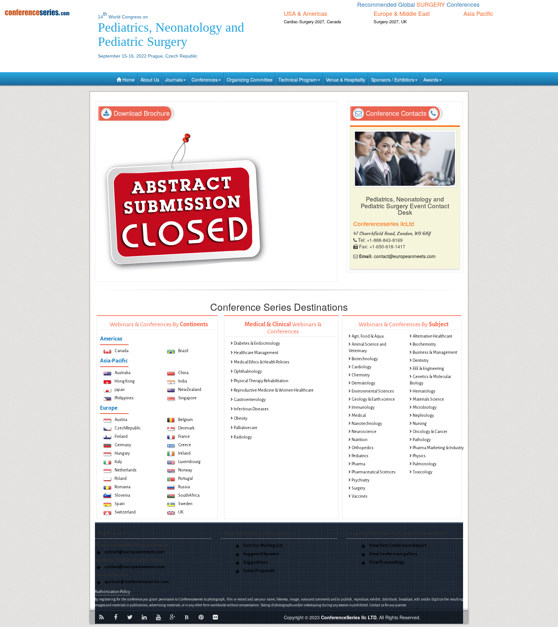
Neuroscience (364, 431)
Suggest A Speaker (261, 554)
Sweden (185, 504)
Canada (122, 351)
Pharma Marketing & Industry (438, 448)
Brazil (183, 351)
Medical (359, 415)
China (183, 373)
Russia (184, 487)
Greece (184, 445)
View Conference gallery (393, 554)
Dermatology (363, 383)
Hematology (424, 391)
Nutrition (359, 440)
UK (180, 512)
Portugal (185, 478)
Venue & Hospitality (345, 79)
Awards (431, 79)
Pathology (422, 440)
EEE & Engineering (428, 368)
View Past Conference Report (397, 545)
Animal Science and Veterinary (367, 347)
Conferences (204, 79)
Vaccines (359, 496)
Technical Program (297, 79)
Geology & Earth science (373, 399)
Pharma (358, 464)
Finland (121, 436)
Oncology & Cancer (430, 431)
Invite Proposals (259, 570)
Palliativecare (245, 428)
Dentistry (421, 360)
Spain (120, 504)
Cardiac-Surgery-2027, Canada (312, 21)
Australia (122, 373)
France (184, 436)
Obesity (240, 418)
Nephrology (423, 415)
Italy (118, 461)
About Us (149, 79)
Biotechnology (365, 359)
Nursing (420, 423)
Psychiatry (360, 480)
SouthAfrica (189, 495)
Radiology (243, 437)
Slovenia (122, 495)
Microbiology (425, 407)
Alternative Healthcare (432, 336)
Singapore (187, 398)
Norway (185, 470)
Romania (122, 487)
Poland (121, 478)
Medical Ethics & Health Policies (261, 362)
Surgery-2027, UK (390, 21)
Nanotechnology (367, 423)
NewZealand (189, 389)
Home (128, 79)
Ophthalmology (248, 371)
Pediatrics (360, 456)
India (182, 381)
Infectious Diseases (251, 409)
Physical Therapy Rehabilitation (261, 381)
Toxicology (422, 472)
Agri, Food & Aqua (368, 336)
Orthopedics (363, 448)
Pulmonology (425, 464)
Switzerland (125, 512)
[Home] (46, 12)
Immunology (363, 407)
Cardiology (361, 367)
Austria (121, 419)
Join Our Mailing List (263, 545)
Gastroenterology (250, 399)
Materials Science (428, 399)
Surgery (358, 488)
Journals (173, 79)
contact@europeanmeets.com (405, 256)
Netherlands (126, 470)
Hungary (122, 453)
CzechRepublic (128, 428)
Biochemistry (424, 344)
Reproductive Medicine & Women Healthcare (274, 390)
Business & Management (435, 352)
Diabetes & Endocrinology (257, 343)
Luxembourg (189, 461)
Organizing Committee (250, 79)
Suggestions (255, 562)
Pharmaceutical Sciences (374, 472)
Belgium (185, 419)
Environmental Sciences (373, 391)
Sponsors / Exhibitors (392, 79)
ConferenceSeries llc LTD (349, 617)
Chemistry (361, 375)
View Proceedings (387, 562)
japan (120, 389)
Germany (123, 445)
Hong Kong (125, 381)
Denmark (186, 428)
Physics (419, 456)
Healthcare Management (256, 353)
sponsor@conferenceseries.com (136, 581)
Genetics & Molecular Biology (430, 379)
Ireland (184, 453)
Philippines (124, 398)
